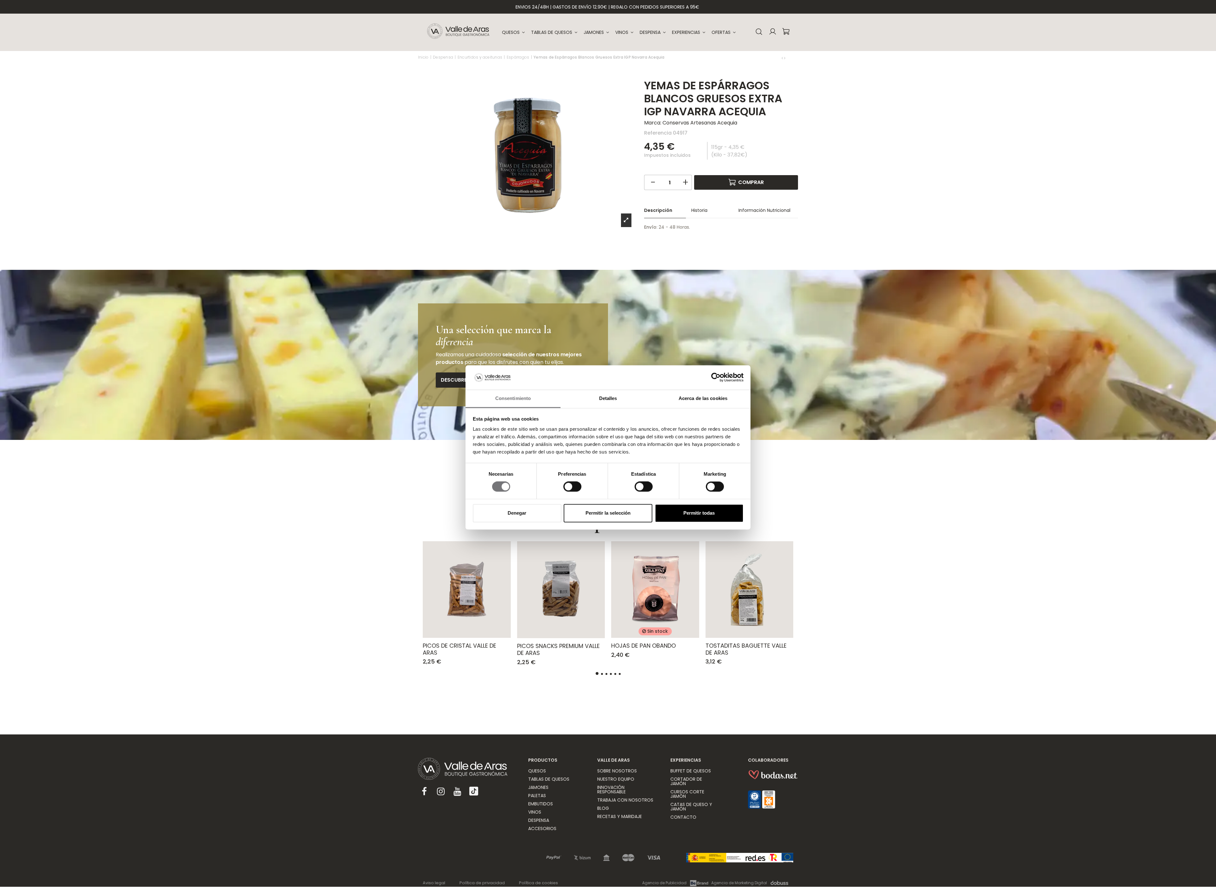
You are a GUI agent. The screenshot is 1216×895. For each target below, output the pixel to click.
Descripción (658, 210)
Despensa (538, 820)
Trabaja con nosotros (625, 800)
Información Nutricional (764, 210)
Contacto (683, 817)
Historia (699, 210)
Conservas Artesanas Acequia (699, 122)
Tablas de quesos (548, 779)
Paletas (537, 795)
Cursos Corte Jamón (687, 794)
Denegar (517, 513)
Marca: (652, 122)
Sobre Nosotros (617, 771)
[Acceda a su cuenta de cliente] (772, 32)
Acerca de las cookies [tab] (703, 398)
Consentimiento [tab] (513, 398)
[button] (688, 32)
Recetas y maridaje (619, 816)
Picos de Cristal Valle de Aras (459, 649)
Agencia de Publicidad (664, 882)
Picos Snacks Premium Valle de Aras (558, 649)
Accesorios (542, 828)
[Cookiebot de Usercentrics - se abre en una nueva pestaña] (716, 377)
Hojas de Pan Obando (643, 646)
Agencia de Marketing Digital (739, 882)
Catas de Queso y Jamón (691, 806)
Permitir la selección (608, 513)
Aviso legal (434, 882)
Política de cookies (538, 882)
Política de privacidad (482, 882)
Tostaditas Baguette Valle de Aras (746, 649)
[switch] (572, 487)
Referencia (658, 132)
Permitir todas (699, 513)
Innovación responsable (611, 789)
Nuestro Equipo (615, 779)
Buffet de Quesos (690, 771)
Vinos (534, 812)
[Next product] (784, 57)
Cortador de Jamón (686, 781)
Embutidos (540, 804)
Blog (603, 808)
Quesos (537, 771)
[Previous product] (783, 57)
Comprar (751, 182)
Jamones (538, 787)
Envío (650, 227)
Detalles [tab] (608, 398)
